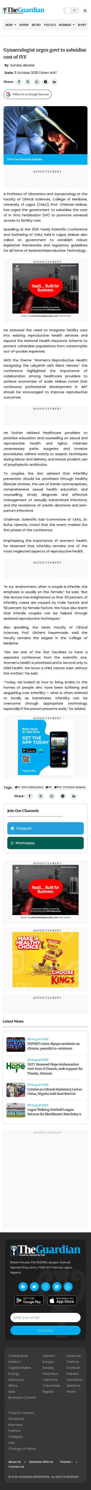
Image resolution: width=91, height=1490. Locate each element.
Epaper (23, 25)
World (71, 1391)
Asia (11, 1391)
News (9, 25)
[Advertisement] (45, 1179)
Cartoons (50, 1379)
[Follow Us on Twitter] (34, 1286)
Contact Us (16, 1467)
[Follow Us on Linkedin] (56, 1286)
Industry (73, 1373)
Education (51, 1373)
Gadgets (15, 1436)
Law (11, 1442)
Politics (50, 25)
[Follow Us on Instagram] (45, 1286)
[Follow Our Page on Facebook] (23, 1286)
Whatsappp (25, 843)
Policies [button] (65, 1462)
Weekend (15, 1419)
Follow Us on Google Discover (31, 94)
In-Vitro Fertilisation (30, 787)
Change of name (22, 1448)
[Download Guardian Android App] (29, 1300)
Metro (36, 25)
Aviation (14, 1362)
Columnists (52, 1385)
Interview (15, 1425)
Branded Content (22, 1397)
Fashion (73, 1362)
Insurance (75, 1379)
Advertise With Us (41, 1462)
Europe (48, 1362)
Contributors (18, 1356)
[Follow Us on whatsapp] (68, 1286)
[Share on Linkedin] (54, 82)
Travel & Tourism (21, 1413)
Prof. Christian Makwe (71, 787)
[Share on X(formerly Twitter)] (27, 82)
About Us (14, 1462)
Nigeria (48, 1391)
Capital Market (19, 1368)
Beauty (48, 1368)
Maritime (73, 1385)
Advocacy (16, 1379)
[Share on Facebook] (19, 82)
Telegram (24, 828)
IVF (50, 787)
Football (73, 1368)
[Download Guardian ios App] (62, 1300)
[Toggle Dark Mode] (71, 10)
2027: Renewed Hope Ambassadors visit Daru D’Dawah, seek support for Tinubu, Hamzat (55, 1069)
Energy (13, 1373)
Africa (12, 1385)
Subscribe (45, 1330)
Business (65, 25)
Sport (82, 25)
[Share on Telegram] (45, 82)
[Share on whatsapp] (36, 82)
